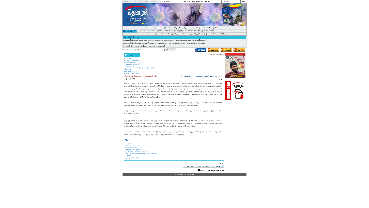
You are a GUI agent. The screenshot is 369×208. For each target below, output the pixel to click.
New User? (187, 1)
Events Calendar (200, 43)
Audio (135, 1)
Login (243, 1)
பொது (183, 43)
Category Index (178, 28)
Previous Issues (159, 28)
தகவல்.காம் (176, 43)
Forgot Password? (198, 1)
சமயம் (159, 34)
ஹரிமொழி (199, 34)
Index (216, 54)
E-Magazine (199, 28)
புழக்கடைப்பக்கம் (202, 40)
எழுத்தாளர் (142, 30)
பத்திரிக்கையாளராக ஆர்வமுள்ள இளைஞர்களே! (140, 68)
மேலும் (225, 34)
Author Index (169, 28)
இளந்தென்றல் (176, 34)
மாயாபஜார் (147, 40)
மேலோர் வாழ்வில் (216, 34)
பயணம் (211, 30)
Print (202, 170)
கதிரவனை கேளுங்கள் (188, 34)
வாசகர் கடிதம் (160, 46)
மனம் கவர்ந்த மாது (130, 71)
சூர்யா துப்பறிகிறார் (143, 43)
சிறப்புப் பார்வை (151, 30)
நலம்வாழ (177, 30)
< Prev (210, 54)
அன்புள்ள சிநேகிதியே (194, 30)
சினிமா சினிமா (166, 34)
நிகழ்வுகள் (207, 34)
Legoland (127, 69)
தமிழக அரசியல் (162, 43)
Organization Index (189, 28)
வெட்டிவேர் (127, 58)
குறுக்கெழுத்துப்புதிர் (129, 43)
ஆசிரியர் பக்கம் (128, 40)
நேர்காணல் (160, 30)
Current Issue (150, 28)
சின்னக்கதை (152, 34)
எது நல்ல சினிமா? (130, 62)
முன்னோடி (205, 30)
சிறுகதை (184, 30)
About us (154, 1)
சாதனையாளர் (169, 30)
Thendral (126, 1)
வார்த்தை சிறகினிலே (168, 40)
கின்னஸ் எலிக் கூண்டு (131, 60)
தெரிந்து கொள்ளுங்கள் (132, 64)
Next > (221, 54)
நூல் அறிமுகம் (156, 40)
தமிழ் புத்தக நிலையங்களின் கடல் (135, 66)
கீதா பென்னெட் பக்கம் (131, 73)
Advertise (144, 1)
